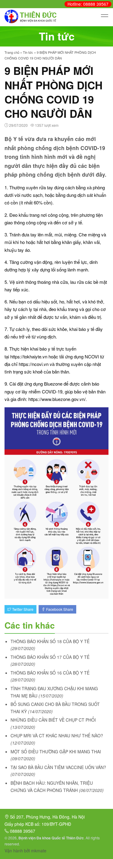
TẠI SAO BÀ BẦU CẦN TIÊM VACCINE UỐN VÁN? (58, 767)
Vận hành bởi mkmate (25, 851)
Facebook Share (59, 609)
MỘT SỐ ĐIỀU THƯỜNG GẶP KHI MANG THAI (56, 751)
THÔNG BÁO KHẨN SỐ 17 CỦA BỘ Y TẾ (50, 657)
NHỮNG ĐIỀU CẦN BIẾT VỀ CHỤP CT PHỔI (53, 720)
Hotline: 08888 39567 (87, 4)
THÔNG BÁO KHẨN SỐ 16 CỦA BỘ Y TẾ (50, 673)
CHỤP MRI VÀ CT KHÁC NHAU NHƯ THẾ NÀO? (57, 735)
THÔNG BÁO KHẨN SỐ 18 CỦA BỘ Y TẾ (50, 641)
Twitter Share (22, 609)
